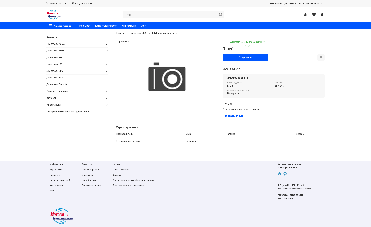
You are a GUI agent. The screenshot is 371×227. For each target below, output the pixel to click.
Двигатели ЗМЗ (54, 64)
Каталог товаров (62, 25)
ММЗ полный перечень (164, 33)
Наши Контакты (314, 3)
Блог (143, 25)
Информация (129, 25)
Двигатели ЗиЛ (54, 77)
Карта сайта (56, 170)
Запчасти (51, 98)
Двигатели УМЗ (54, 71)
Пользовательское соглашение (128, 185)
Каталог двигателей (106, 25)
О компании (276, 3)
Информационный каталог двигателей (67, 111)
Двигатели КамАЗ (56, 44)
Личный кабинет (121, 170)
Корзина (117, 175)
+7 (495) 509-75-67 (58, 3)
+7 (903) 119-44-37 (291, 185)
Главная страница (90, 170)
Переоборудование (57, 91)
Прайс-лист (84, 25)
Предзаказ (245, 57)
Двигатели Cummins (57, 84)
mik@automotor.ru (290, 195)
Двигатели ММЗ (138, 33)
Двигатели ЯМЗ (54, 57)
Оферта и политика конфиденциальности (133, 180)
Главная (120, 33)
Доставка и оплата (294, 3)
